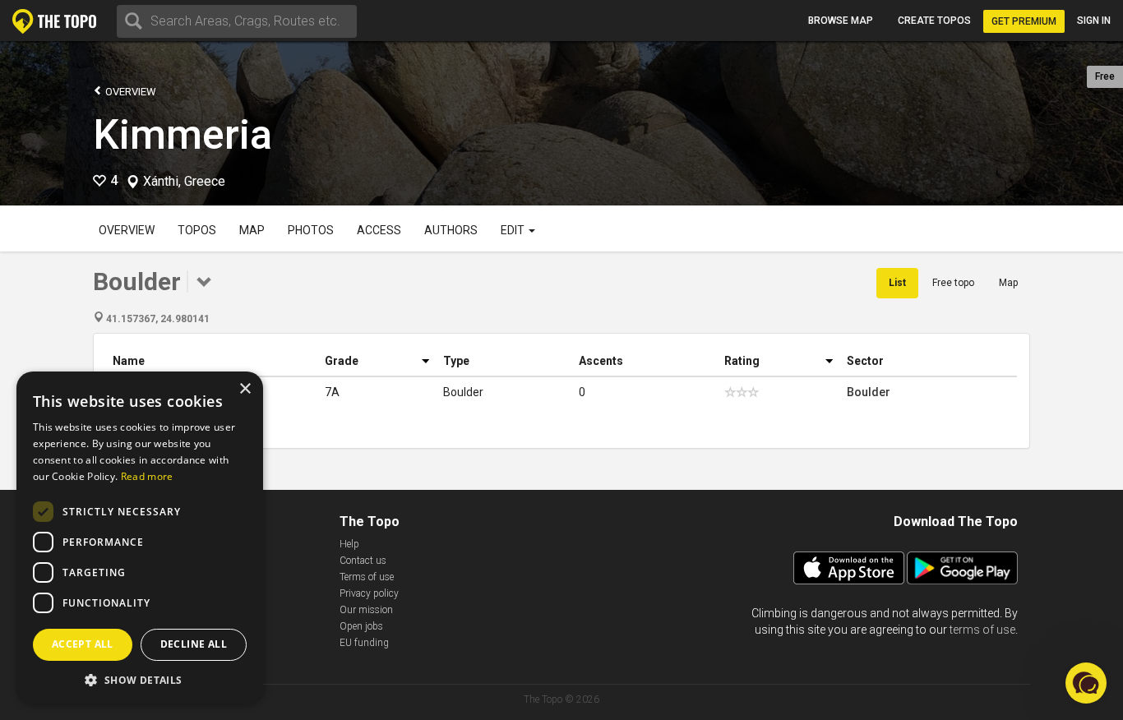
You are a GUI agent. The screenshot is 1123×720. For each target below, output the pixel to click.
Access (379, 230)
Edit (514, 230)
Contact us (363, 560)
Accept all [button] (82, 644)
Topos (197, 230)
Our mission (366, 610)
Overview (129, 91)
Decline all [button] (193, 644)
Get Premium (1023, 21)
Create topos (934, 20)
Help (349, 544)
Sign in (1094, 20)
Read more (147, 476)
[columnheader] (212, 361)
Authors (451, 230)
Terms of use (367, 577)
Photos (311, 230)
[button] (140, 679)
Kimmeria (182, 135)
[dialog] (139, 538)
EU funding (364, 642)
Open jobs (361, 626)
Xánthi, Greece (184, 181)
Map (252, 230)
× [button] (244, 389)
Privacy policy (369, 593)
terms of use (982, 629)
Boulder (868, 392)
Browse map (840, 20)
